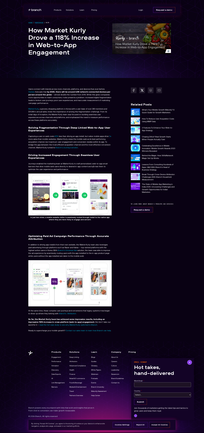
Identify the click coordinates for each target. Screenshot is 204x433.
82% (56, 136)
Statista (31, 92)
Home (30, 22)
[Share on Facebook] (133, 90)
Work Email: (139, 381)
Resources (39, 22)
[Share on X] (142, 90)
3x (110, 136)
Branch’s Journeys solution (66, 147)
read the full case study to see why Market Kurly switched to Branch (68, 325)
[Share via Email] (159, 90)
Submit (140, 402)
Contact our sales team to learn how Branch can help (88, 330)
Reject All (140, 425)
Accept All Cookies (159, 425)
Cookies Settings (122, 425)
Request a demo (164, 10)
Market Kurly (33, 109)
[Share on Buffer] (150, 90)
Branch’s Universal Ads (67, 250)
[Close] (189, 362)
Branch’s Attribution (67, 313)
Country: (138, 391)
